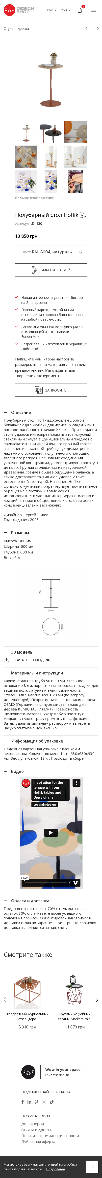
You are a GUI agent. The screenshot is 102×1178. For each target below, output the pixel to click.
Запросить (56, 390)
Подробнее (55, 1169)
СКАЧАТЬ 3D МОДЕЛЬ (31, 660)
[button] (5, 1000)
